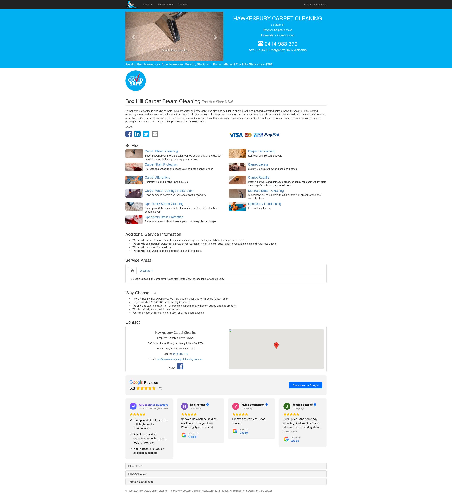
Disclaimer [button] (135, 466)
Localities (145, 270)
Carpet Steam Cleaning (161, 151)
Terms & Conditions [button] (140, 482)
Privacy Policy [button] (137, 474)
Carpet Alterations (157, 177)
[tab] (132, 270)
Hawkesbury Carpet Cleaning (153, 490)
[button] (132, 36)
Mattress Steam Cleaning (266, 190)
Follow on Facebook (315, 4)
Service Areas (165, 4)
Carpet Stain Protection (161, 164)
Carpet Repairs (258, 177)
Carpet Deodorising (261, 151)
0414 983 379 (281, 43)
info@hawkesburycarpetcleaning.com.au (179, 359)
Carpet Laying (258, 164)
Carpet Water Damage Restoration (169, 190)
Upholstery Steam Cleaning (164, 203)
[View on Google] (184, 406)
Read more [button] (290, 431)
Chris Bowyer (265, 490)
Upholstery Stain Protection (164, 216)
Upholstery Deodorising (264, 203)
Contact (183, 4)
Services (148, 4)
